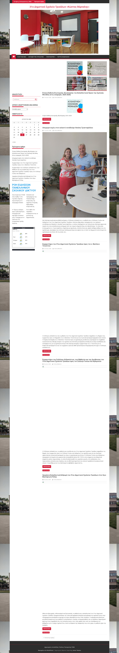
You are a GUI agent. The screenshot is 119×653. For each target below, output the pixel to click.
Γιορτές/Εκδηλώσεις (63, 57)
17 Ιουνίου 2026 (73, 73)
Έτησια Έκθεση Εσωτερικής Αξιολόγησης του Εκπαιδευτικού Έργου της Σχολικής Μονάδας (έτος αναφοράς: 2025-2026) (73, 94)
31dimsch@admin (58, 97)
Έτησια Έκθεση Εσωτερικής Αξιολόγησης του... (74, 70)
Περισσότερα (46, 119)
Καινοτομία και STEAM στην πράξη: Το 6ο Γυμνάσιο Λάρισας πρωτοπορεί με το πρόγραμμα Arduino (18, 198)
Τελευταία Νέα (21, 57)
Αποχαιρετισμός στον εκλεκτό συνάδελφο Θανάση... (75, 85)
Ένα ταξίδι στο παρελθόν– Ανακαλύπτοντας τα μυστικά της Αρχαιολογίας (32, 213)
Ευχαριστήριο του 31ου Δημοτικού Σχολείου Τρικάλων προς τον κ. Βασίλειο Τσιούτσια (71, 245)
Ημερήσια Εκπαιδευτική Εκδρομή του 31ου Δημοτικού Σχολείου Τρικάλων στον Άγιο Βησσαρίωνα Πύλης (74, 476)
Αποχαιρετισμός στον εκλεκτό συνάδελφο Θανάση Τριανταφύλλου (67, 128)
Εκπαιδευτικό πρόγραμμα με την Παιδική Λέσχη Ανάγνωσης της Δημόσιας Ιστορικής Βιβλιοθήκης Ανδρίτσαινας (32, 200)
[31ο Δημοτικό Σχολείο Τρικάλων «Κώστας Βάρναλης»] (14, 56)
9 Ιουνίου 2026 (93, 89)
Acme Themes (77, 650)
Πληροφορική (50, 57)
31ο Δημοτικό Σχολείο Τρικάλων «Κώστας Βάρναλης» (59, 6)
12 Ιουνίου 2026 (94, 74)
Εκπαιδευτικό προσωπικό (36, 57)
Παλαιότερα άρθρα (49, 637)
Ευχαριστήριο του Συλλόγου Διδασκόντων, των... (97, 85)
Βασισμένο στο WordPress (45, 650)
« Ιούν (14, 142)
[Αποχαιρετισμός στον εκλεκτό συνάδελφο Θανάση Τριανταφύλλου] (74, 175)
